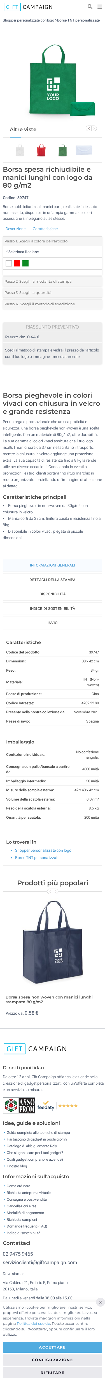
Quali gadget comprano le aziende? (35, 1159)
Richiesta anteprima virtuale (29, 1192)
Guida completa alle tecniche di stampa (38, 1132)
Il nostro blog (17, 1166)
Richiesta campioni (22, 1219)
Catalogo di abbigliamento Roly (32, 1146)
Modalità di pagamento (25, 1212)
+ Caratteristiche (44, 228)
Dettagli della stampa (52, 580)
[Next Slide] (94, 128)
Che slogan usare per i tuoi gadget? (35, 1153)
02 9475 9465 (18, 1254)
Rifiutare (52, 1372)
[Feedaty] (57, 1105)
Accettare (52, 1347)
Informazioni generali (52, 565)
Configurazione (52, 1360)
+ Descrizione (14, 228)
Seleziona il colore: (22, 252)
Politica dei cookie (33, 1323)
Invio (53, 623)
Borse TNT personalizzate (78, 20)
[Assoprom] (20, 1105)
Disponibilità (52, 594)
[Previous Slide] (88, 128)
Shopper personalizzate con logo (28, 20)
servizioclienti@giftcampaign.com (40, 1262)
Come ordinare (18, 1186)
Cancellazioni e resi (22, 1206)
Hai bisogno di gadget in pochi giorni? (37, 1139)
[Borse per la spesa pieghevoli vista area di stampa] (52, 72)
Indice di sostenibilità (52, 608)
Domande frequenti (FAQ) (27, 1226)
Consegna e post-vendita (27, 1199)
